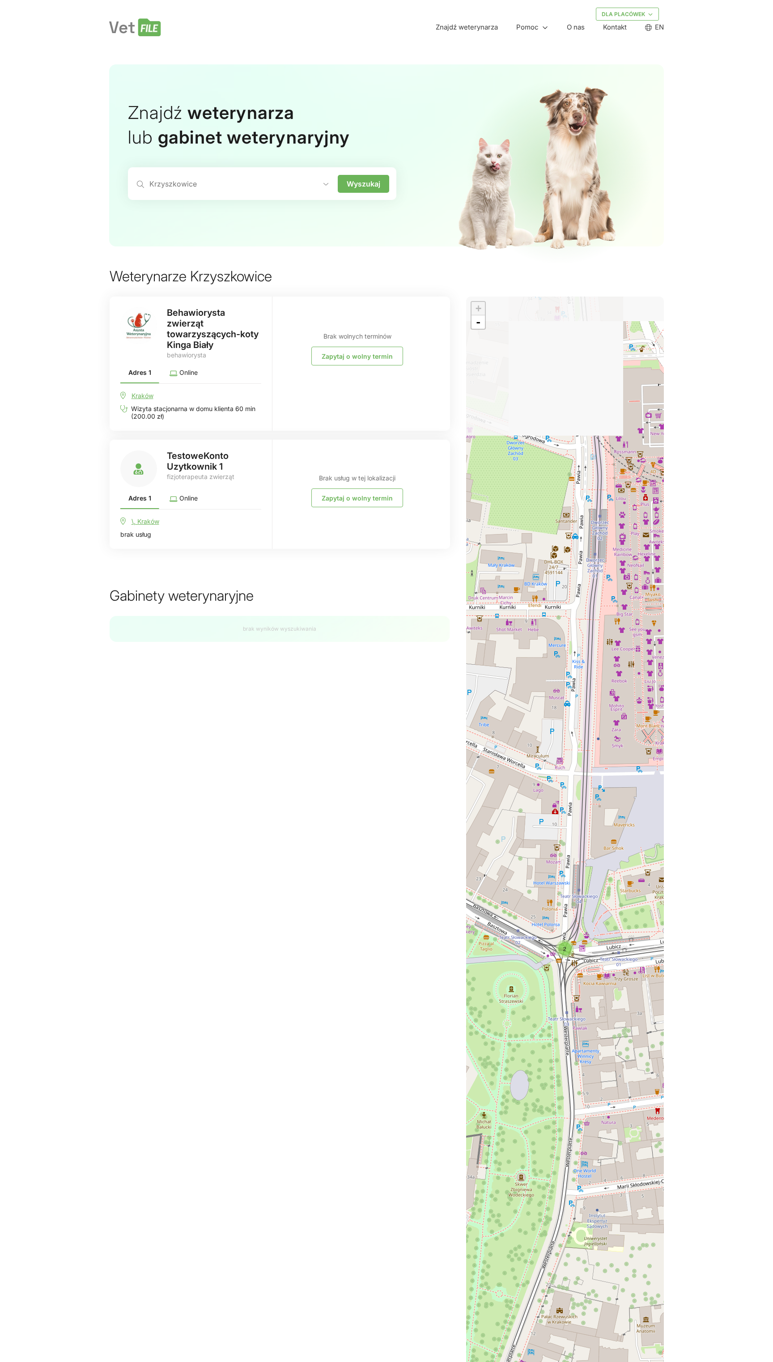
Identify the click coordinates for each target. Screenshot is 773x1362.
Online (188, 372)
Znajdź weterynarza (467, 27)
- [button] (478, 322)
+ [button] (478, 308)
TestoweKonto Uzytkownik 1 (198, 461)
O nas (576, 27)
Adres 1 (139, 372)
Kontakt (615, 27)
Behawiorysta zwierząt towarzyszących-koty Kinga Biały (213, 328)
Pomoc (527, 27)
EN (659, 27)
